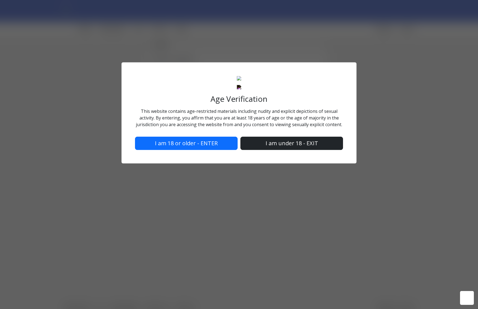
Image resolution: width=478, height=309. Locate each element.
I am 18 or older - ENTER (186, 143)
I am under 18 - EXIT (292, 143)
